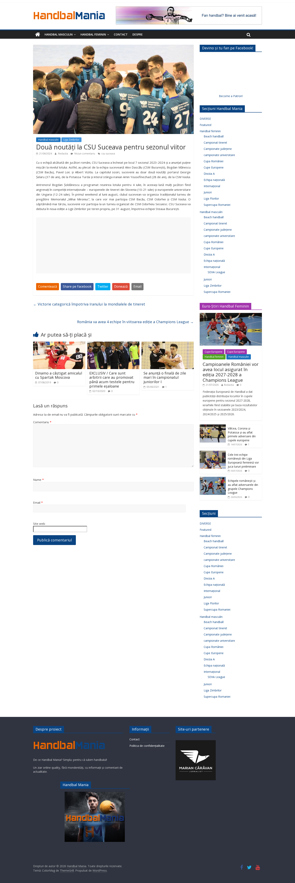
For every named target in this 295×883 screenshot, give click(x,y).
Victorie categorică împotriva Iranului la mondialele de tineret (89, 304)
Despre (137, 34)
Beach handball (214, 136)
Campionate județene (218, 149)
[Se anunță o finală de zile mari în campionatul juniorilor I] (167, 344)
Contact (121, 34)
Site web (39, 524)
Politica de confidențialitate (147, 746)
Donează (121, 286)
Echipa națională (214, 180)
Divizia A (209, 174)
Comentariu (42, 422)
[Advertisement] (113, 245)
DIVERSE (205, 119)
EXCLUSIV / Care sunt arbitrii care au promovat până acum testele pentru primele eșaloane (111, 380)
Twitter (102, 286)
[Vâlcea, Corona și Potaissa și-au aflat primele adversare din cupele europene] (213, 426)
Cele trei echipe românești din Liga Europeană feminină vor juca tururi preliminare (243, 460)
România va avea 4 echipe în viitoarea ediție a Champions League (135, 321)
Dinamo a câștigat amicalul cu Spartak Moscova (58, 375)
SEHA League (216, 272)
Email (137, 286)
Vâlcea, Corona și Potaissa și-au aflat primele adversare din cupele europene (242, 434)
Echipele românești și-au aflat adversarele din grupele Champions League (243, 486)
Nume (38, 480)
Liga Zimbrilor (71, 139)
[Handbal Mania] (37, 34)
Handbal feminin (93, 34)
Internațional (212, 186)
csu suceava (108, 153)
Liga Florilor (211, 198)
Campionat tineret (215, 142)
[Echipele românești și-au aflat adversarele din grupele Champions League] (213, 479)
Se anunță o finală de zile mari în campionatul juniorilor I (164, 377)
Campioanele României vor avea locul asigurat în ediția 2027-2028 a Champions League (230, 372)
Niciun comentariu (84, 153)
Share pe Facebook (77, 286)
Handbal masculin (59, 34)
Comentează (47, 286)
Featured (205, 125)
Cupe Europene (214, 167)
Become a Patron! (231, 96)
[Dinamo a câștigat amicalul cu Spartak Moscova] (59, 344)
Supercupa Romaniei (217, 205)
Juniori (208, 192)
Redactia (63, 153)
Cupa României (213, 161)
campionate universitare (219, 155)
